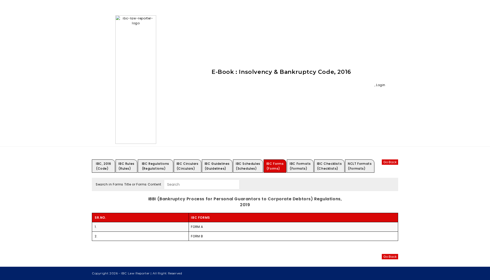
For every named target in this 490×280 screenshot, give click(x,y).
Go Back (390, 162)
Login (380, 85)
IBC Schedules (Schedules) (248, 166)
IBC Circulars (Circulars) (188, 166)
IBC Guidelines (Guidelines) (217, 166)
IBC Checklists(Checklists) (329, 166)
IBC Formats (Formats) (300, 166)
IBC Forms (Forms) (275, 166)
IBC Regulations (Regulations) (155, 166)
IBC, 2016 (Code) (103, 166)
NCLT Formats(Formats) (360, 166)
